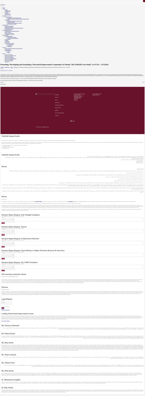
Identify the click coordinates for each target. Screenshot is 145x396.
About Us (56, 97)
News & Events (5, 35)
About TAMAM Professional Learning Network (13, 48)
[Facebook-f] (90, 127)
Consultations (7, 19)
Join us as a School (8, 54)
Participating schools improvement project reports (14, 28)
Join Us (4, 53)
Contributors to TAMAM (9, 34)
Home (4, 7)
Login (8, 51)
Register (8, 52)
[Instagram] (99, 127)
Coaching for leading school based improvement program (18, 18)
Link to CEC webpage (5, 320)
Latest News (7, 41)
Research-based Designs (9, 26)
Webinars (6, 40)
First (13, 218)
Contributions (7, 11)
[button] (0, 85)
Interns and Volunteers (9, 33)
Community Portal (8, 50)
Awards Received (10, 44)
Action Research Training (11, 24)
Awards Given (9, 45)
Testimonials (9, 46)
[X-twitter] (95, 127)
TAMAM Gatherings (9, 36)
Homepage (57, 94)
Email (2, 221)
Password (3, 302)
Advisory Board (8, 14)
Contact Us (7, 61)
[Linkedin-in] (107, 127)
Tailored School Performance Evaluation (14, 23)
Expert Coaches (8, 32)
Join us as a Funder (8, 60)
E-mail (2, 300)
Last (13, 219)
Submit (3, 234)
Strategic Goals (7, 10)
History (6, 9)
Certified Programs (8, 16)
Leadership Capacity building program (14, 17)
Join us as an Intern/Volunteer (10, 58)
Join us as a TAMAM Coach (10, 55)
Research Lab (5, 25)
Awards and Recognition (9, 43)
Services (4, 15)
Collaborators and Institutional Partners (12, 31)
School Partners (8, 49)
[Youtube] (103, 127)
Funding (6, 12)
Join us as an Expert (9, 56)
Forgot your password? (5, 309)
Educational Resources (9, 29)
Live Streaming (7, 39)
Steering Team (7, 13)
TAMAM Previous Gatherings (12, 38)
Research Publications (9, 27)
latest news (10, 70)
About (4, 8)
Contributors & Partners (7, 30)
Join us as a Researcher (9, 57)
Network (4, 47)
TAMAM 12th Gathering (11, 37)
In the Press (7, 42)
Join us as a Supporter (9, 59)
